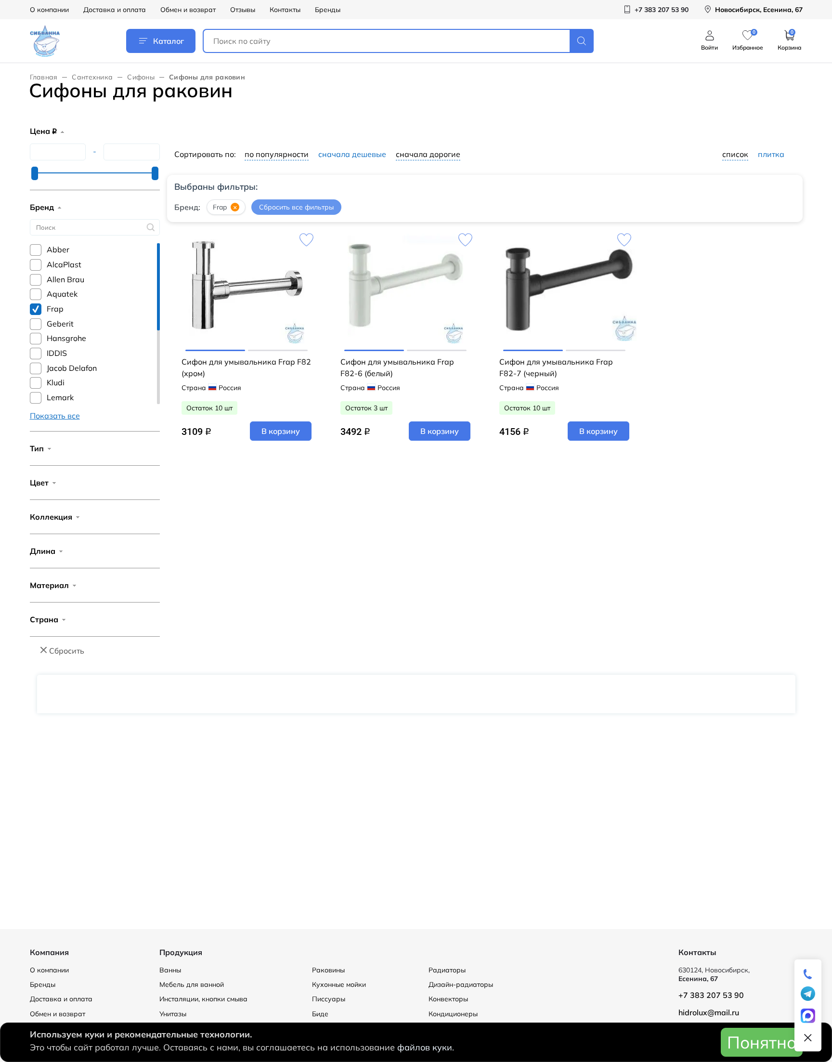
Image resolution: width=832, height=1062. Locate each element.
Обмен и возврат (188, 9)
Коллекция (51, 517)
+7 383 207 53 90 (711, 995)
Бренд (42, 207)
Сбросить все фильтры (296, 207)
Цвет (39, 482)
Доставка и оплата (114, 9)
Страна (44, 619)
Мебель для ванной (191, 984)
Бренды (327, 9)
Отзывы (242, 9)
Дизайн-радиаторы (461, 984)
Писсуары (328, 999)
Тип (37, 448)
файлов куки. (425, 1047)
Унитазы (172, 1014)
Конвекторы (448, 999)
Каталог (168, 41)
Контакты (285, 9)
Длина (42, 551)
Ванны (170, 970)
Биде (320, 1014)
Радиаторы (447, 970)
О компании (49, 9)
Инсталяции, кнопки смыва (203, 999)
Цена (43, 131)
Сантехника (92, 77)
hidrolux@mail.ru (708, 1012)
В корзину (280, 431)
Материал (49, 585)
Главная (44, 77)
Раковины (328, 970)
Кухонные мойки (339, 984)
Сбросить (66, 651)
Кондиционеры (453, 1014)
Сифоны (141, 77)
